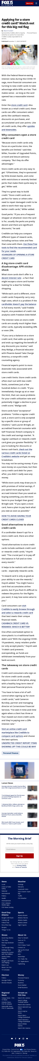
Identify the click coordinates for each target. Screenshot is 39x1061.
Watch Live (29, 3)
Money (21, 975)
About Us (22, 935)
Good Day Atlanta (6, 913)
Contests (21, 943)
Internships (21, 956)
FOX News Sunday (8, 907)
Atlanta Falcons (23, 918)
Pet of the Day (6, 925)
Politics (4, 896)
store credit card (19, 105)
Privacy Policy (21, 865)
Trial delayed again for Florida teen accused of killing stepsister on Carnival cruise (13, 796)
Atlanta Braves (22, 915)
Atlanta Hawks (22, 920)
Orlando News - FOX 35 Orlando (7, 1003)
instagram (23, 1038)
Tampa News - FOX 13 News (8, 999)
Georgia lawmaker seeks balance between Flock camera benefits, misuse (12, 814)
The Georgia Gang (7, 947)
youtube (12, 1038)
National (4, 891)
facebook (15, 1038)
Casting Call (5, 920)
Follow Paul (5, 923)
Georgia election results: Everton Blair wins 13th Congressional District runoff (14, 787)
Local (3, 884)
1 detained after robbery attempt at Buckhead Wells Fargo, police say (13, 805)
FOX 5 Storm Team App (24, 892)
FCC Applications (23, 961)
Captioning (21, 964)
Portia (4, 945)
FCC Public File (22, 959)
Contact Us (21, 947)
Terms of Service (21, 867)
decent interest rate (11, 278)
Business (21, 983)
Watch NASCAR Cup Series (24, 1008)
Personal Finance (32, 33)
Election (5, 975)
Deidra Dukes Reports (6, 957)
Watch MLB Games (24, 1005)
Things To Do (6, 930)
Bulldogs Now (6, 950)
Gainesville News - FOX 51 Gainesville (8, 1007)
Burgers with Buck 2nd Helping (7, 962)
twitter (19, 1038)
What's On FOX (6, 967)
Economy (21, 980)
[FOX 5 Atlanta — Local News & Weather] (7, 3)
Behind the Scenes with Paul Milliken (8, 953)
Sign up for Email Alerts (23, 951)
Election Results (7, 983)
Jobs (19, 954)
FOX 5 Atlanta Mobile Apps (6, 904)
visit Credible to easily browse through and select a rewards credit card (18, 609)
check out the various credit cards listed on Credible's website (17, 453)
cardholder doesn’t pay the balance (19, 304)
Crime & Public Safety (6, 888)
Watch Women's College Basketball (24, 1020)
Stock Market (22, 985)
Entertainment (6, 901)
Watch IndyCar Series (22, 1012)
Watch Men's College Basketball (24, 1016)
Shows (4, 935)
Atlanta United (22, 923)
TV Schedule (6, 970)
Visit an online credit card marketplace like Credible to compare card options (15, 732)
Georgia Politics (7, 980)
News (4, 881)
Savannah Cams (23, 889)
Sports (21, 912)
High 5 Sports (22, 925)
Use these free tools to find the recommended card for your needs (19, 247)
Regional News (6, 993)
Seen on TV (21, 940)
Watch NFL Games (24, 998)
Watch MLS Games (24, 1028)
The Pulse (5, 940)
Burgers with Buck (7, 918)
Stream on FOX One (22, 993)
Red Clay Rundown (8, 943)
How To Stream (23, 938)
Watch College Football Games (23, 1001)
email (27, 1038)
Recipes (4, 927)
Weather (22, 881)
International (6, 893)
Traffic (20, 896)
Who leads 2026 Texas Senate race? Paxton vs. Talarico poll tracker (13, 823)
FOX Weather (22, 898)
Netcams (21, 887)
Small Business (23, 987)
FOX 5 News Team (24, 945)
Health (4, 898)
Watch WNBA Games (22, 1025)
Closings (20, 884)
